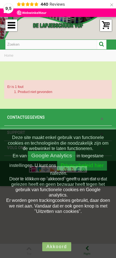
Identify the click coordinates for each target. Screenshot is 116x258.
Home (9, 56)
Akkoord (56, 246)
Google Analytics (51, 155)
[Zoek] (101, 44)
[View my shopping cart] (106, 25)
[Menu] (11, 25)
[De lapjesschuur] (58, 25)
